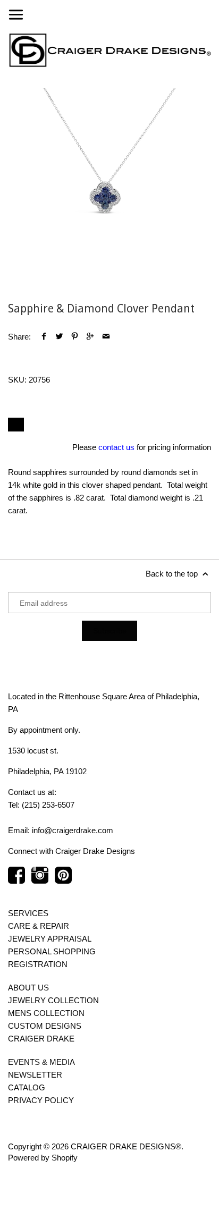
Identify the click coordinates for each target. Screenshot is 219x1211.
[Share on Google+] (90, 336)
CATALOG (26, 1087)
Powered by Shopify (43, 1157)
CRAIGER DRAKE (41, 1038)
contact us (116, 447)
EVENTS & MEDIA (41, 1061)
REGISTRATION (38, 964)
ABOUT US (28, 987)
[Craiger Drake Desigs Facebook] (16, 880)
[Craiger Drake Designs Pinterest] (63, 880)
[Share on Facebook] (44, 336)
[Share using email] (106, 336)
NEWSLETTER (35, 1074)
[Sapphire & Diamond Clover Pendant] (109, 189)
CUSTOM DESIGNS (44, 1025)
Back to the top (173, 573)
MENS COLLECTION (46, 1013)
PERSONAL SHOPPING (52, 951)
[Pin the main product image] (75, 336)
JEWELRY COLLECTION (53, 1000)
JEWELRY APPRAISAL (49, 938)
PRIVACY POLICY (41, 1100)
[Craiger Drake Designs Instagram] (39, 880)
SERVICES (28, 913)
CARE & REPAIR (38, 925)
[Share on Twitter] (59, 336)
